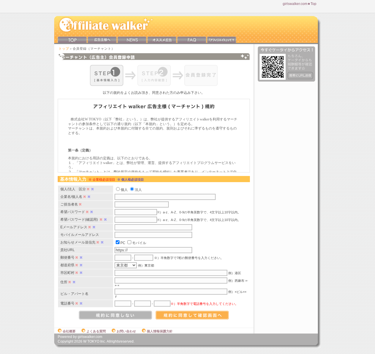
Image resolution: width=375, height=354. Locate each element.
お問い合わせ (126, 331)
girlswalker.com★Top (299, 4)
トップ (64, 48)
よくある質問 (96, 331)
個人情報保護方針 (160, 331)
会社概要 (69, 331)
